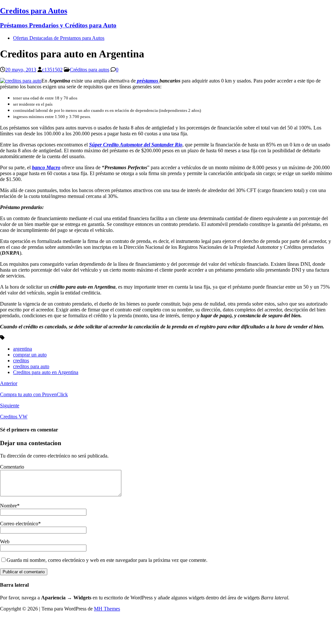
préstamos (147, 80)
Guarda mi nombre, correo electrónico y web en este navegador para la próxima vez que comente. (107, 560)
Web (4, 541)
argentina (22, 349)
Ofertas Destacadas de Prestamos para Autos (58, 38)
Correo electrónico (19, 523)
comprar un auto (30, 354)
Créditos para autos (89, 69)
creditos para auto (31, 366)
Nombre (8, 505)
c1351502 (52, 69)
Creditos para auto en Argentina (45, 372)
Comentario (12, 467)
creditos (21, 360)
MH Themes (107, 608)
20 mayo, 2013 (20, 69)
